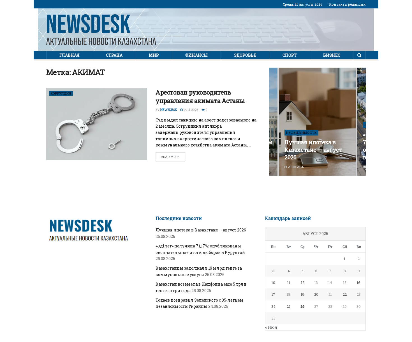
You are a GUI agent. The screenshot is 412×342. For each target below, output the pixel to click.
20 (316, 294)
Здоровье (245, 55)
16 (358, 282)
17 (273, 294)
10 (273, 282)
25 (289, 306)
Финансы (196, 55)
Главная (69, 55)
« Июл (271, 327)
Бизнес (331, 55)
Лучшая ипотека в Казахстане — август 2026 (313, 149)
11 (288, 282)
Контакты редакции (347, 4)
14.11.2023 (190, 109)
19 (302, 294)
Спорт (290, 55)
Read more (170, 157)
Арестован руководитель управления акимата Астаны (200, 96)
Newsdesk (168, 109)
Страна (114, 55)
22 (345, 294)
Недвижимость (301, 132)
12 (302, 282)
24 (273, 306)
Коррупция (61, 93)
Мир (154, 55)
